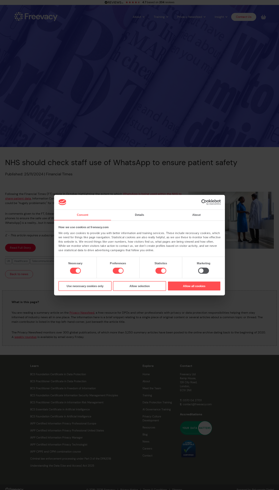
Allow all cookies (194, 285)
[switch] (118, 271)
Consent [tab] (82, 214)
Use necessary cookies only (85, 285)
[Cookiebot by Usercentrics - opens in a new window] (204, 202)
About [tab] (196, 214)
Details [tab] (139, 214)
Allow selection (139, 285)
